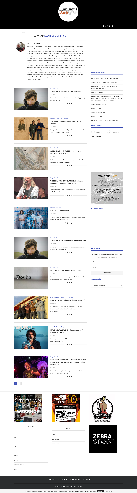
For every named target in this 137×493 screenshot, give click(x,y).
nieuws (32, 26)
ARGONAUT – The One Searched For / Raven (68, 240)
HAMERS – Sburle (96, 116)
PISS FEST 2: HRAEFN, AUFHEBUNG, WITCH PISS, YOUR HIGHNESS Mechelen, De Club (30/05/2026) (68, 362)
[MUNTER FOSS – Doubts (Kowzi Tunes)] (31, 278)
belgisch (16, 460)
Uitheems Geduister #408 (98, 104)
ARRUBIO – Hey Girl (97, 92)
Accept (100, 491)
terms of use (55, 443)
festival (16, 451)
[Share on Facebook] (67, 103)
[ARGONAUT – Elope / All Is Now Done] (31, 99)
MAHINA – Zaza (96, 108)
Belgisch (76, 26)
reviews (16, 442)
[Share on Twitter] (69, 103)
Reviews (40, 26)
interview (16, 455)
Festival (56, 26)
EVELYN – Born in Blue (59, 211)
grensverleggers (19, 464)
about (15, 469)
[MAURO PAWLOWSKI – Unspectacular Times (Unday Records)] (31, 337)
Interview (66, 26)
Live (48, 26)
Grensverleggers (87, 26)
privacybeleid (55, 439)
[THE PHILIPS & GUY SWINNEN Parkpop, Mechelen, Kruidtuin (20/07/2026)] (31, 188)
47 (30, 383)
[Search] (112, 26)
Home (25, 26)
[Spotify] (109, 26)
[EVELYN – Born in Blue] (31, 218)
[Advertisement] (107, 55)
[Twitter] (105, 26)
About (98, 26)
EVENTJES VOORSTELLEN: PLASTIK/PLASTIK (105, 78)
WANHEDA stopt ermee (98, 112)
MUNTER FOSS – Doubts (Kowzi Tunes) (66, 270)
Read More (108, 491)
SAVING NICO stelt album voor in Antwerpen (104, 82)
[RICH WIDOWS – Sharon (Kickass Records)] (31, 307)
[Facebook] (103, 26)
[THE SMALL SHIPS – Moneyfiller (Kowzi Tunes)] (31, 128)
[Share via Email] (71, 103)
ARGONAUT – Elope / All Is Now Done (65, 91)
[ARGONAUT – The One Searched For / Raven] (31, 248)
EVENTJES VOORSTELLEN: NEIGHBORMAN (104, 120)
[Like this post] (65, 103)
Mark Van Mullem (33, 43)
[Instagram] (107, 26)
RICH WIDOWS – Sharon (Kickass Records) (67, 300)
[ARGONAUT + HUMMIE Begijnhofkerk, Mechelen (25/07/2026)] (31, 158)
